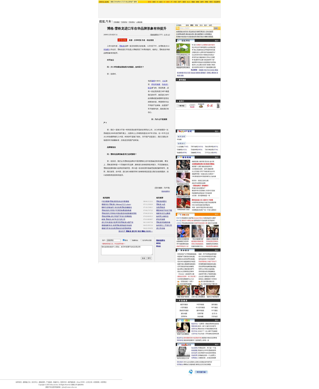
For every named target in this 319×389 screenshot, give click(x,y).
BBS (211, 2)
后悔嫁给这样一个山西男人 (207, 355)
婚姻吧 (194, 153)
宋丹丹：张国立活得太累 (200, 181)
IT (171, 2)
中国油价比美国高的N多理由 (206, 62)
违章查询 (184, 316)
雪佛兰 (209, 73)
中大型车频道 (200, 307)
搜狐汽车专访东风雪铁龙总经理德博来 (116, 228)
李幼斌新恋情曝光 (212, 241)
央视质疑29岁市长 (182, 31)
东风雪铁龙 (160, 207)
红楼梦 (213, 218)
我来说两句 (154, 35)
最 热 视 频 (186, 157)
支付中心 (35, 382)
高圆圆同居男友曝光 (183, 67)
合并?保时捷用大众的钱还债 (206, 47)
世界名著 (197, 220)
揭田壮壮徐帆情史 (183, 239)
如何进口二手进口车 (164, 225)
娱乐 (161, 2)
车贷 (188, 73)
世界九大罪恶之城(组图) (207, 269)
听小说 (179, 220)
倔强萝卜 (195, 166)
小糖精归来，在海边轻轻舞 (207, 358)
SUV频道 (214, 310)
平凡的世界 (204, 220)
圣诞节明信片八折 (183, 246)
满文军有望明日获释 (198, 183)
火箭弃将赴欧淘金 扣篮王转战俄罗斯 (204, 202)
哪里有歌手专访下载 (164, 210)
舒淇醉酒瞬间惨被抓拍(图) (207, 264)
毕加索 (106, 49)
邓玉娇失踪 (192, 31)
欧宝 (149, 88)
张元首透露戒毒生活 (207, 281)
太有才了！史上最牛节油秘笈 (207, 331)
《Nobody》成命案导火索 (185, 274)
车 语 (193, 45)
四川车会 (194, 331)
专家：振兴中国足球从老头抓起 (202, 207)
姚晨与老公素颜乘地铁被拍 (186, 264)
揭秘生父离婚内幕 (212, 239)
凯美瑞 (198, 73)
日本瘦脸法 (208, 34)
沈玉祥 (194, 55)
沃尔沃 (212, 70)
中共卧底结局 (191, 36)
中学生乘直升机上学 (183, 55)
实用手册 (200, 313)
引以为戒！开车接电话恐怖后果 (208, 334)
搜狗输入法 (26, 382)
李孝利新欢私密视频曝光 (207, 271)
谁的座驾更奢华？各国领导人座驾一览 (196, 340)
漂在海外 (180, 362)
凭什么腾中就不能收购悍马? (206, 52)
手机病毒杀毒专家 (188, 223)
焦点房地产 (129, 2)
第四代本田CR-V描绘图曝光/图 (205, 67)
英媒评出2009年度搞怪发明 (207, 350)
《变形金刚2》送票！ (187, 281)
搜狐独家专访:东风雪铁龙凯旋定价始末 (117, 225)
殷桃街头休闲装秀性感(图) (186, 259)
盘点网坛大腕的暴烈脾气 (185, 269)
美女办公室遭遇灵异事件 (185, 271)
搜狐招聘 (42, 382)
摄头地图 (184, 313)
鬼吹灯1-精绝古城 (187, 220)
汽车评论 (124, 22)
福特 (153, 81)
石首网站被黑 (180, 34)
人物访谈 (139, 22)
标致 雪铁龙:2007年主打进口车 (113, 219)
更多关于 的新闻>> (136, 231)
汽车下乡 (207, 70)
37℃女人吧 (209, 153)
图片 (205, 25)
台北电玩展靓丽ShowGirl (185, 279)
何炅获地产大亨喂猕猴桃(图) (186, 254)
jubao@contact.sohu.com (69, 387)
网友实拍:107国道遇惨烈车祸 (207, 329)
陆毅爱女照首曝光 (212, 244)
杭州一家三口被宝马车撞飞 (207, 326)
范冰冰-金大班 (209, 161)
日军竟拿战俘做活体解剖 (185, 266)
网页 (191, 25)
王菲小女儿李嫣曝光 (198, 297)
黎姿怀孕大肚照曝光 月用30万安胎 (203, 191)
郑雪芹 (194, 57)
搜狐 (112, 2)
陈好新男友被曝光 (212, 246)
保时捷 (181, 73)
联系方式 (64, 382)
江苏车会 (194, 334)
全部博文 (104, 382)
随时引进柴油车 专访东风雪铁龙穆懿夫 (117, 207)
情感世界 (194, 355)
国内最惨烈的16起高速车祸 (192, 338)
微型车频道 (184, 304)
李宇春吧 (195, 147)
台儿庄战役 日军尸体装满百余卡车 (203, 171)
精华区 (158, 243)
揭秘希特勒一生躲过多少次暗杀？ (203, 174)
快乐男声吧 (209, 147)
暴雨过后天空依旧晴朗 (203, 364)
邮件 (202, 2)
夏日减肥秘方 (199, 34)
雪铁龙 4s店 (160, 204)
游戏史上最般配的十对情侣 (208, 279)
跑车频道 (215, 304)
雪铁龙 (121, 46)
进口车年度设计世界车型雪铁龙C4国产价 (117, 222)
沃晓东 (194, 52)
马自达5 (165, 84)
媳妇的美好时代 (207, 166)
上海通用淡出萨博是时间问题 (205, 50)
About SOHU (81, 382)
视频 (193, 2)
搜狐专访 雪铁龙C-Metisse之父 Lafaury (116, 204)
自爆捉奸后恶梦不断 (183, 197)
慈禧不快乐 (200, 36)
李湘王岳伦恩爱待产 (198, 188)
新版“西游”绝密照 (183, 297)
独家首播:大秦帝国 (198, 161)
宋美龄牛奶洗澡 (181, 36)
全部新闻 (96, 382)
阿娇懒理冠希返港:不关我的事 (202, 193)
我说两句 (217, 2)
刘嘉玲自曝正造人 (197, 246)
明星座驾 (194, 326)
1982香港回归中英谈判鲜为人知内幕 (204, 176)
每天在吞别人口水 (183, 358)
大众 (164, 81)
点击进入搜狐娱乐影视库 (207, 276)
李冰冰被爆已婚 (198, 239)
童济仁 (194, 65)
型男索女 (194, 358)
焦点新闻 (194, 348)
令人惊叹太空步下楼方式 (209, 284)
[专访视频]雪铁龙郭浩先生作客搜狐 (115, 201)
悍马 (185, 73)
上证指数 (180, 147)
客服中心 (56, 382)
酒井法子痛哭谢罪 (213, 297)
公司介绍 (89, 382)
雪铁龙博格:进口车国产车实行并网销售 (117, 216)
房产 (179, 2)
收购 (182, 75)
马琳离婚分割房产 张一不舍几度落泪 (204, 210)
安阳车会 (194, 329)
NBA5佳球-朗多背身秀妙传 (201, 205)
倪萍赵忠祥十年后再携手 (207, 259)
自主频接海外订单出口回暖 (206, 57)
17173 (123, 2)
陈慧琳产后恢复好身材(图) (186, 256)
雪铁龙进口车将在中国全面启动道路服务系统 (119, 213)
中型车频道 (200, 304)
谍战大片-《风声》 (183, 171)
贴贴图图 (194, 350)
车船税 (201, 70)
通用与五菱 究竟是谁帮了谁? (205, 60)
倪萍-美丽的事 (208, 169)
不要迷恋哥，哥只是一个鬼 (207, 348)
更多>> (217, 41)
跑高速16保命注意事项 (209, 338)
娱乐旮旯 (194, 353)
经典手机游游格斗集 (200, 223)
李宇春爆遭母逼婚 (183, 244)
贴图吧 (179, 153)
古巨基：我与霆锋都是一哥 (201, 195)
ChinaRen (117, 2)
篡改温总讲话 (190, 34)
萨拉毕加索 (155, 84)
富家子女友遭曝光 (183, 334)
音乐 (201, 25)
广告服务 (49, 382)
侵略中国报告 (208, 36)
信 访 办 (214, 313)
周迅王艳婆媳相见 (197, 244)
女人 (188, 2)
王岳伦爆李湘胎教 (186, 284)
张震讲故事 (207, 218)
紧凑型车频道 (184, 310)
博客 (206, 2)
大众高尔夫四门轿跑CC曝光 (206, 65)
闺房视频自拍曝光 (183, 184)
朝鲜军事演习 (200, 31)
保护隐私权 (71, 382)
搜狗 (135, 2)
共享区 (179, 223)
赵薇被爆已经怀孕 (183, 241)
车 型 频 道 (183, 301)
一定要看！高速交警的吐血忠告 (208, 324)
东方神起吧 (209, 150)
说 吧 (190, 131)
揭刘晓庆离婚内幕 (197, 241)
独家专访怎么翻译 (163, 213)
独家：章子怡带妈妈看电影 (208, 254)
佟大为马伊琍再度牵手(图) (207, 256)
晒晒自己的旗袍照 (190, 364)
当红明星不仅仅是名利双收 (207, 353)
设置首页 (19, 382)
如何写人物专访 (162, 216)
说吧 (210, 25)
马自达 (193, 73)
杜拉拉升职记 (198, 218)
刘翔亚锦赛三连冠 (183, 209)
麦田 (199, 166)
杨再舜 (194, 62)
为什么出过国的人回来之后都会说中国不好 (198, 362)
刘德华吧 (195, 150)
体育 (154, 2)
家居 (184, 2)
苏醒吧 (179, 150)
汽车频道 (117, 22)
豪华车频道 (200, 310)
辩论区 (158, 246)
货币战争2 (211, 220)
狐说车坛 (194, 324)
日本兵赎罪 (209, 31)
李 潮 (193, 50)
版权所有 (81, 385)
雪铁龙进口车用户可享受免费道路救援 (116, 210)
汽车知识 (215, 316)
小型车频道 (184, 307)
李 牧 (193, 60)
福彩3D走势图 (212, 223)
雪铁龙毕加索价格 (163, 222)
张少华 (194, 47)
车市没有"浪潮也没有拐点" (205, 55)
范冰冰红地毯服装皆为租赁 (186, 261)
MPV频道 (214, 307)
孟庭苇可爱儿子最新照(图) (207, 274)
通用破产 (203, 73)
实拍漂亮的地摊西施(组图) (207, 266)
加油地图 (200, 316)
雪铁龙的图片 (161, 201)
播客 (197, 2)
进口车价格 (160, 228)
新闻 (187, 25)
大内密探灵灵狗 (197, 169)
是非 (193, 67)
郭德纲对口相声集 (188, 218)
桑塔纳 (214, 73)
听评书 (179, 218)
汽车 (175, 2)
